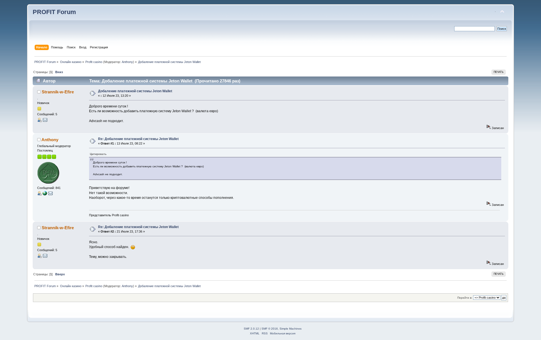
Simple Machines (290, 328)
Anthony (127, 62)
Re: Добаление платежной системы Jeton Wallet (138, 139)
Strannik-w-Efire (58, 91)
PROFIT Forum (54, 11)
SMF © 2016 (269, 328)
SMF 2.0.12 (251, 328)
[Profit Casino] (45, 194)
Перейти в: (464, 297)
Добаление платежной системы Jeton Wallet (135, 91)
